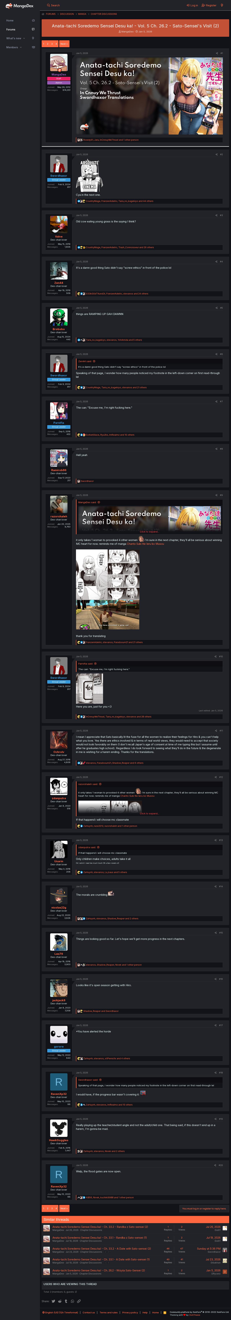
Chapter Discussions (91, 1230)
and (101, 1011)
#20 (221, 1165)
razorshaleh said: (88, 784)
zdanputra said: (87, 847)
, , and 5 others (114, 340)
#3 (221, 215)
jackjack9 (58, 1000)
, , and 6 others (114, 763)
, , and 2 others (112, 918)
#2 (221, 154)
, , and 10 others (110, 434)
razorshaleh (59, 516)
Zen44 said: (85, 361)
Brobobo (59, 329)
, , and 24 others (117, 293)
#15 (221, 932)
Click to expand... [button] (149, 531)
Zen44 (58, 283)
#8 (221, 449)
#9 (221, 495)
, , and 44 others (119, 201)
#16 (221, 979)
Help (145, 1312)
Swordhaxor (214, 1251)
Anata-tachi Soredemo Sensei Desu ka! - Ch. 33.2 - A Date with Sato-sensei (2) (102, 1248)
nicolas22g (58, 907)
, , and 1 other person (111, 139)
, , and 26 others (120, 247)
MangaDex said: (87, 502)
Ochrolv (58, 752)
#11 (221, 730)
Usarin (58, 861)
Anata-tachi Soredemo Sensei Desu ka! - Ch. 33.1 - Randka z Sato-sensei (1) (100, 1237)
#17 (221, 1025)
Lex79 (59, 954)
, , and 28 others (118, 716)
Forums (10, 29)
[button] (24, 38)
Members (12, 47)
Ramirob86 (58, 470)
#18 (221, 1072)
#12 (221, 777)
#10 (221, 656)
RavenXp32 (59, 1094)
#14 (221, 886)
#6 (221, 354)
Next (63, 43)
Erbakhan (216, 1262)
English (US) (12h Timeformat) (61, 1312)
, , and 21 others (116, 387)
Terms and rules (109, 1312)
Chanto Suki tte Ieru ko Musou (145, 543)
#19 (221, 1119)
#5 (221, 307)
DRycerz (216, 1273)
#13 (221, 840)
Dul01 (218, 1230)
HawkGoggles (58, 1140)
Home (10, 20)
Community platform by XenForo (199, 1312)
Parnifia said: (85, 663)
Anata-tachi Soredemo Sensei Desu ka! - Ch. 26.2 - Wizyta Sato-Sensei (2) (99, 1270)
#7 (221, 401)
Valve (59, 236)
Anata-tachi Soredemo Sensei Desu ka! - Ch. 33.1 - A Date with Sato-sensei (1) (101, 1259)
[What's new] (222, 5)
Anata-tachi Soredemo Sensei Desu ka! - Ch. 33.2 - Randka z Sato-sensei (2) (100, 1227)
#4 (221, 261)
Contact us (89, 1312)
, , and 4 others (106, 1058)
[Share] (217, 53)
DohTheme (194, 1315)
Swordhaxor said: (88, 1079)
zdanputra (59, 798)
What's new (13, 38)
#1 (222, 53)
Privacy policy (130, 1312)
